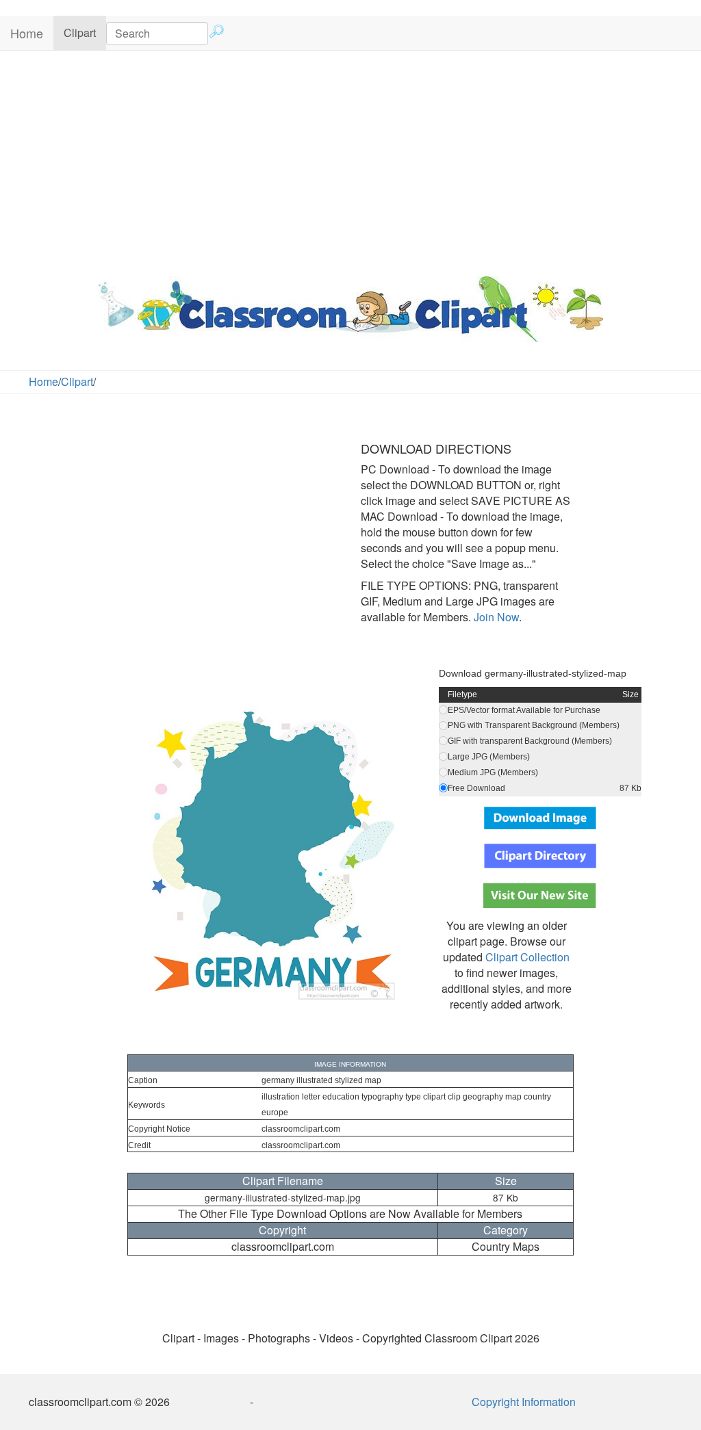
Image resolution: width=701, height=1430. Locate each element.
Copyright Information (524, 1401)
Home (26, 33)
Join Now (495, 617)
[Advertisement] (350, 160)
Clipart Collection (527, 957)
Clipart (85, 32)
